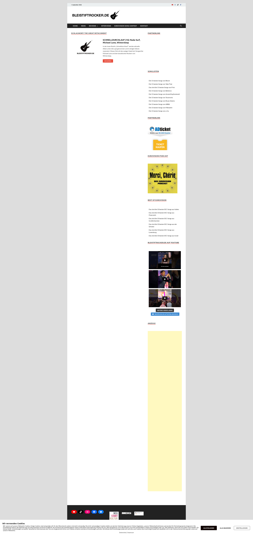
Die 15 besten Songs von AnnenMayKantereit (164, 94)
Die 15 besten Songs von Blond (159, 81)
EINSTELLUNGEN (242, 528)
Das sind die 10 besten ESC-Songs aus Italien (164, 209)
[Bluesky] (101, 512)
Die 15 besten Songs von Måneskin (160, 107)
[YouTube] (172, 4)
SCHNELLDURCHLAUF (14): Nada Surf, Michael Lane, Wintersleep (121, 41)
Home (75, 26)
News (83, 26)
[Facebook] (180, 4)
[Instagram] (175, 4)
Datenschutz (122, 532)
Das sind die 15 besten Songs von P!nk (162, 87)
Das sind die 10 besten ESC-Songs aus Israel (163, 236)
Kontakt (144, 26)
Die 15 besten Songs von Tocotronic (161, 97)
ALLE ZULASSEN (208, 528)
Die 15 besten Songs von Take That (160, 84)
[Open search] (180, 26)
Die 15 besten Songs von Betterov (160, 91)
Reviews (92, 26)
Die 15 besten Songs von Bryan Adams (162, 101)
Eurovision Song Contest (125, 26)
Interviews (106, 26)
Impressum (130, 532)
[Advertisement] (165, 411)
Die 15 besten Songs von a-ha (159, 111)
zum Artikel (107, 60)
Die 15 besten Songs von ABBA (159, 104)
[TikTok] (178, 4)
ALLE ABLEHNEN (225, 528)
